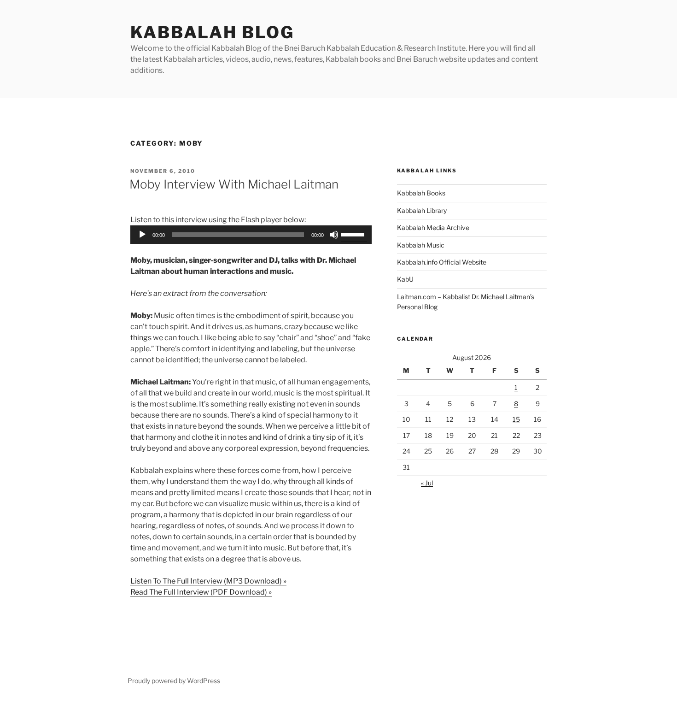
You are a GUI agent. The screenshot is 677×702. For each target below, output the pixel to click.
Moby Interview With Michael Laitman (233, 184)
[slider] (354, 233)
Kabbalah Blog (212, 32)
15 (516, 419)
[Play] (142, 234)
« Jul (427, 483)
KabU (405, 279)
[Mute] (333, 234)
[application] (251, 234)
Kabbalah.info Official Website (441, 262)
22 (516, 435)
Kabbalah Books (421, 193)
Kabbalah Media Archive (433, 227)
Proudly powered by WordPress (174, 680)
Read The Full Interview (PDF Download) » (201, 592)
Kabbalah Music (420, 245)
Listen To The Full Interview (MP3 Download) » (208, 581)
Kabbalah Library (422, 210)
